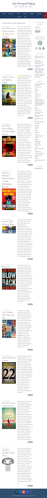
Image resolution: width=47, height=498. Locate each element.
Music (36, 128)
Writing (25, 13)
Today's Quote (38, 144)
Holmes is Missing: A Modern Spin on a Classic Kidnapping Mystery (8, 179)
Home (3, 13)
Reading (36, 137)
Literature (37, 125)
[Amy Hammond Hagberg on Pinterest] (23, 492)
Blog (25, 17)
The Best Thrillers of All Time (8, 453)
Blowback (6, 266)
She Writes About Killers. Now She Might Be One (8, 129)
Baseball (36, 90)
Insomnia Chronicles (39, 121)
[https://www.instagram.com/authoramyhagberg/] (26, 492)
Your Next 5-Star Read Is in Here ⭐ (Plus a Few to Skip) (8, 32)
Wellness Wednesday (39, 153)
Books (18, 13)
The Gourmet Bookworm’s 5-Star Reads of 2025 (39, 62)
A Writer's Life (38, 87)
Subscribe (37, 27)
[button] (45, 15)
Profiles (36, 134)
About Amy (11, 13)
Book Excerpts (38, 94)
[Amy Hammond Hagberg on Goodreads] (30, 492)
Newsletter (37, 132)
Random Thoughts (39, 135)
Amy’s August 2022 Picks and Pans (8, 315)
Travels (36, 146)
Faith (36, 106)
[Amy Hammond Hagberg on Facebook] (16, 492)
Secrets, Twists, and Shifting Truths (8, 80)
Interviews (37, 123)
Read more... (30, 69)
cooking (36, 97)
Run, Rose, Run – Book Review (8, 404)
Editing (32, 13)
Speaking (39, 13)
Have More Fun (38, 110)
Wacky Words (38, 151)
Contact (19, 17)
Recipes (36, 139)
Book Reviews (38, 96)
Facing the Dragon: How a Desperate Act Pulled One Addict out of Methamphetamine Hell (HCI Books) (39, 102)
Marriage (37, 127)
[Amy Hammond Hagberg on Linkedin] (20, 492)
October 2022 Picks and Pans (8, 223)
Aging (36, 88)
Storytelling (37, 143)
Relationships (38, 141)
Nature (36, 130)
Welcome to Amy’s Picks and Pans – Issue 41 (40, 57)
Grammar (37, 108)
